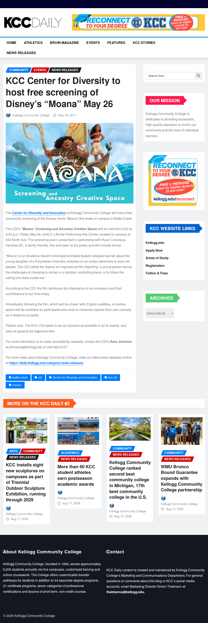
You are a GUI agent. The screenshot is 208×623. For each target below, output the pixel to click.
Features (116, 42)
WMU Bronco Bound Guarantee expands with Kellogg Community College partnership (181, 478)
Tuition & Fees (157, 273)
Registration (155, 265)
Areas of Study (157, 257)
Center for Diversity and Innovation (39, 212)
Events (93, 42)
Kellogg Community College (31, 115)
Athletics (33, 42)
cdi (40, 377)
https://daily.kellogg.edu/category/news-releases (46, 362)
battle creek (19, 377)
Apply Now (154, 250)
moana (16, 385)
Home (12, 42)
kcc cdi (112, 377)
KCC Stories (144, 42)
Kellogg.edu (155, 242)
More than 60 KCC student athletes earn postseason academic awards (76, 475)
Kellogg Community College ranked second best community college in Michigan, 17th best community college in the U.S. (130, 479)
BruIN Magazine (64, 42)
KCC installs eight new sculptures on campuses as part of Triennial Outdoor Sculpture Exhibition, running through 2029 (26, 482)
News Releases (21, 52)
